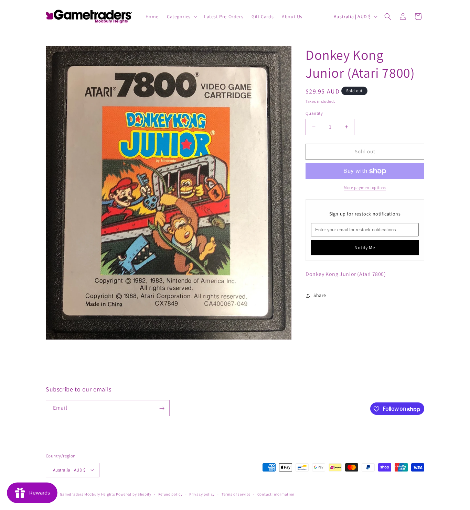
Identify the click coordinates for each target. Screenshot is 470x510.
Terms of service (236, 493)
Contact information (276, 493)
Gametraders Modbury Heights (87, 493)
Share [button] (319, 295)
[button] (181, 16)
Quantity (314, 113)
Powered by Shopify (133, 493)
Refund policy (170, 493)
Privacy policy (202, 493)
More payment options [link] (365, 187)
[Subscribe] (161, 408)
